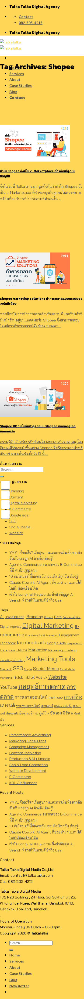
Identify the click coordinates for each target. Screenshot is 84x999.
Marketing (37, 650)
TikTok (18, 677)
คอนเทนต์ (47, 706)
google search (74, 643)
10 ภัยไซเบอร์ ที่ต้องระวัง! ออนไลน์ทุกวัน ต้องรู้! (44, 576)
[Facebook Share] (5, 485)
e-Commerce (20, 509)
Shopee (28, 669)
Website (16, 532)
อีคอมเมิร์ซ (60, 713)
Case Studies (20, 85)
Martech (6, 669)
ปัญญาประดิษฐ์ (16, 713)
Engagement (69, 635)
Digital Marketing (23, 503)
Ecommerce (31, 635)
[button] (42, 903)
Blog (13, 91)
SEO (12, 521)
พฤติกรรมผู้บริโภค (38, 713)
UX (45, 677)
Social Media (19, 527)
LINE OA (21, 650)
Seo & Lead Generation (28, 764)
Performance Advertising (30, 734)
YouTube (8, 687)
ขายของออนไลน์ (28, 706)
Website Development (27, 770)
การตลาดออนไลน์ (31, 697)
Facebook (8, 643)
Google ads (18, 515)
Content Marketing (25, 752)
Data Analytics (71, 617)
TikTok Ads (33, 677)
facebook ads (31, 642)
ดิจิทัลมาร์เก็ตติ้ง (63, 706)
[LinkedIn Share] (5, 504)
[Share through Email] (5, 514)
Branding (16, 491)
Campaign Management (29, 746)
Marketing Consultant (27, 741)
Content (16, 497)
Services (16, 73)
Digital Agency (10, 626)
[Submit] (2, 476)
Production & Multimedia (29, 758)
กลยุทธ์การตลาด (42, 686)
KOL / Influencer (23, 782)
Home (14, 955)
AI (2, 616)
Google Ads (56, 643)
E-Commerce (20, 776)
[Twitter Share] (5, 494)
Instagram (7, 650)
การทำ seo (56, 697)
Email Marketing (48, 635)
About (14, 79)
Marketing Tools (50, 658)
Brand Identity (15, 617)
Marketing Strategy (62, 650)
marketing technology (12, 660)
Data (58, 617)
